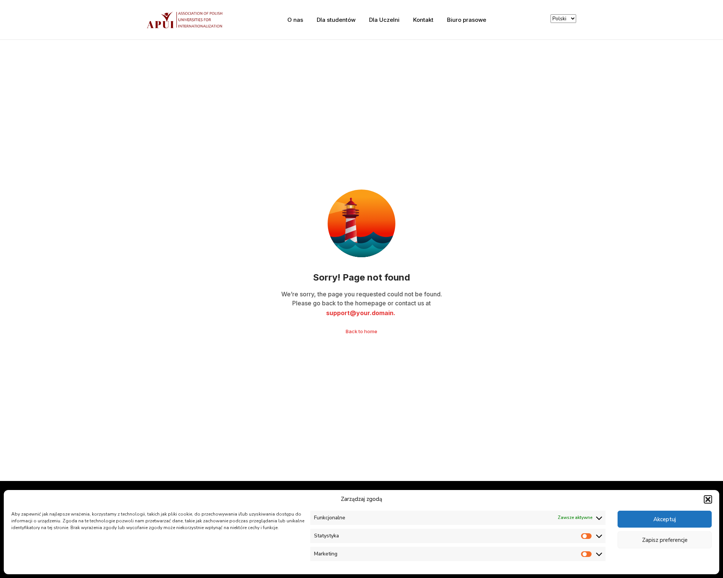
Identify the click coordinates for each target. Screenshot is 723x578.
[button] (708, 499)
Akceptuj (664, 519)
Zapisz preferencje (665, 540)
